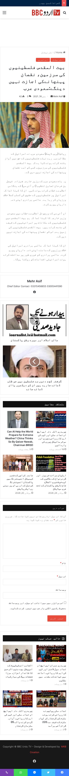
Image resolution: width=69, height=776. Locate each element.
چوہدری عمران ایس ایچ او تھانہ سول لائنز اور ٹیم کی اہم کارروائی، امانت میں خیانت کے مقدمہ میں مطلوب (51, 673)
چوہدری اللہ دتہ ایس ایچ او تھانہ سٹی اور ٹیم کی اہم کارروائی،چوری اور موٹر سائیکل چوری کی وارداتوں (51, 438)
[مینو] (4, 14)
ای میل (61, 576)
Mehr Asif (58, 96)
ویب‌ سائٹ (61, 589)
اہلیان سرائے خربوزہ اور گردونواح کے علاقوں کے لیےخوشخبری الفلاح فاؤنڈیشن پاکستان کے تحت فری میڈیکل (51, 482)
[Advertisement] (34, 34)
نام (63, 563)
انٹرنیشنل (47, 52)
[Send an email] (52, 96)
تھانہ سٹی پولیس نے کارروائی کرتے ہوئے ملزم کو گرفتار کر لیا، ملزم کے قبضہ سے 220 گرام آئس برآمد (52, 718)
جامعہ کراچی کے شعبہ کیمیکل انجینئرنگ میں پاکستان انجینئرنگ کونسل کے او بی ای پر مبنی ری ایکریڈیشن (18, 482)
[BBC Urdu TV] (46, 12)
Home (59, 52)
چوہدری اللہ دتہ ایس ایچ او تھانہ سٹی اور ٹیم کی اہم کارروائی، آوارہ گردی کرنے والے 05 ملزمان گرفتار (18, 718)
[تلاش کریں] (64, 14)
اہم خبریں (43, 59)
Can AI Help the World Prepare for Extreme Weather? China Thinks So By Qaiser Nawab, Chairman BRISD (19, 438)
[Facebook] (34, 292)
